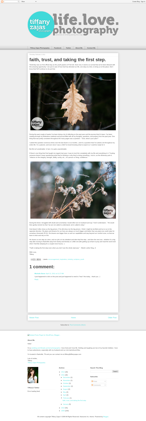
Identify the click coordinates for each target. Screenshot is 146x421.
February (66, 398)
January (66, 404)
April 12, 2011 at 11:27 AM (55, 273)
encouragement (53, 259)
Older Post (112, 318)
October (66, 383)
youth (82, 259)
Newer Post (34, 318)
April (64, 395)
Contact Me (91, 48)
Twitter (68, 48)
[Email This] (32, 259)
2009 (63, 411)
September (67, 386)
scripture (77, 259)
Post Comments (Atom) (78, 325)
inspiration (63, 259)
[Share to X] (36, 259)
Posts (95, 381)
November (67, 380)
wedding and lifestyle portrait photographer (45, 348)
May (64, 392)
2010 (63, 408)
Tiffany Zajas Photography (39, 48)
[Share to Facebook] (38, 259)
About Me (79, 48)
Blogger (105, 416)
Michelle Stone (40, 273)
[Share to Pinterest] (40, 259)
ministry (70, 259)
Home (73, 318)
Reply (36, 279)
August (65, 389)
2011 (63, 375)
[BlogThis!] (34, 259)
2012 (63, 372)
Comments (97, 385)
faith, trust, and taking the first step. (67, 59)
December (67, 377)
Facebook (57, 48)
